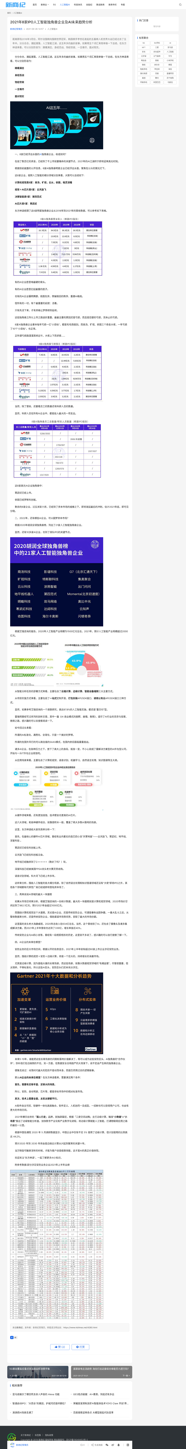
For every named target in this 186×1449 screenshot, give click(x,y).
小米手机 (170, 60)
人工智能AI (65, 4)
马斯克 (170, 82)
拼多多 (157, 65)
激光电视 (143, 73)
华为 (170, 56)
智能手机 (143, 69)
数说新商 (100, 4)
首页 (35, 4)
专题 (123, 4)
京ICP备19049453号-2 (77, 1439)
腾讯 (157, 78)
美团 (143, 78)
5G (54, 4)
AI (41, 154)
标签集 (38, 1435)
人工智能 (170, 52)
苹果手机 (143, 82)
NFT (143, 47)
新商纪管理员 (16, 29)
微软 (143, 65)
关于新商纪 (26, 1435)
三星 (157, 47)
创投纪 (89, 4)
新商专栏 (113, 4)
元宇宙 (143, 56)
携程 (170, 65)
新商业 (44, 4)
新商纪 (20, 1327)
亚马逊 (170, 47)
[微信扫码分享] (107, 1445)
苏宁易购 (170, 78)
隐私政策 (49, 1435)
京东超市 (156, 52)
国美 (157, 60)
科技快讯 (78, 4)
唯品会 (143, 60)
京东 (143, 52)
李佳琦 (157, 69)
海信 (170, 69)
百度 (157, 73)
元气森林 (156, 56)
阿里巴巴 (156, 82)
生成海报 (98, 1445)
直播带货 (170, 73)
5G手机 (157, 43)
